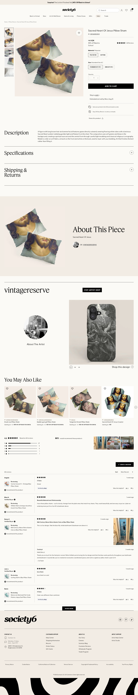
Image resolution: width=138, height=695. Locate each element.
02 (75, 367)
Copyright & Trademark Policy (89, 664)
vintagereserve (95, 34)
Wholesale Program (85, 649)
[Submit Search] (99, 10)
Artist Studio (116, 640)
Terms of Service (68, 664)
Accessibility (110, 664)
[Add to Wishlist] (7, 388)
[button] (125, 43)
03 (79, 367)
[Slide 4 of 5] (9, 62)
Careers (81, 640)
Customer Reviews (85, 646)
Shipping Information (53, 640)
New (44, 16)
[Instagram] (120, 620)
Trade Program (83, 652)
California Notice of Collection (46, 664)
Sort (116, 472)
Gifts (90, 16)
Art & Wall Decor (55, 16)
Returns (48, 643)
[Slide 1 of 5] (9, 32)
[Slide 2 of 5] (9, 42)
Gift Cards (49, 649)
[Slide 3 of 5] (9, 52)
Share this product (95, 118)
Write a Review (127, 465)
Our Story (82, 638)
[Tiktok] (132, 620)
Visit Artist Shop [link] (92, 290)
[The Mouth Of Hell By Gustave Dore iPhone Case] (101, 332)
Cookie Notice (26, 664)
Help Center (50, 638)
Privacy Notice (9, 664)
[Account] (121, 10)
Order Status (50, 646)
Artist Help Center (117, 638)
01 (71, 367)
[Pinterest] (126, 620)
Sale (98, 16)
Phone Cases (81, 16)
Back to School (35, 16)
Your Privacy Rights (127, 664)
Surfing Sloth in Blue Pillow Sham (21, 577)
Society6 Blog (83, 643)
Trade (106, 16)
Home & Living (69, 16)
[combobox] (108, 10)
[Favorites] (126, 10)
